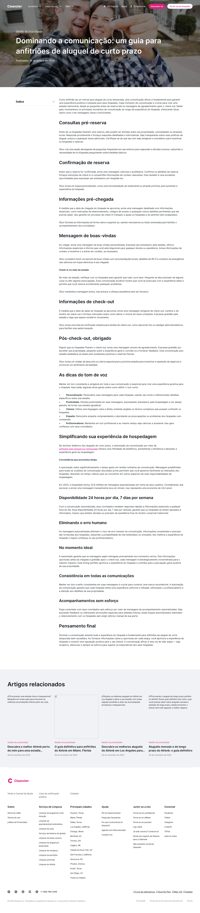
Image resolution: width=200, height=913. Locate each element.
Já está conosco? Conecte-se (146, 831)
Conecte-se (140, 6)
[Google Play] (163, 892)
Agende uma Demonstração (114, 830)
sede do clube (170, 836)
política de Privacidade (17, 822)
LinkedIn (168, 827)
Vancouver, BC (76, 859)
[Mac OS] (177, 892)
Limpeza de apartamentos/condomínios (50, 822)
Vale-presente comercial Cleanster (143, 845)
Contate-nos (107, 835)
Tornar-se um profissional (144, 813)
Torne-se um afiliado (142, 817)
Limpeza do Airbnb (47, 864)
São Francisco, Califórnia (80, 854)
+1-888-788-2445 (48, 892)
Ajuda (124, 6)
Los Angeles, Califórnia (80, 827)
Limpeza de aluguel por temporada (49, 844)
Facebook (168, 813)
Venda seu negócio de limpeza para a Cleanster (146, 837)
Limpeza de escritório (48, 855)
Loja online (137, 827)
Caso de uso (51, 6)
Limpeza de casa (46, 829)
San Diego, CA (76, 873)
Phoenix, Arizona (77, 864)
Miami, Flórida (76, 817)
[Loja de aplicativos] (144, 892)
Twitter (167, 817)
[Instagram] (30, 892)
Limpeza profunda (47, 860)
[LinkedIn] (23, 891)
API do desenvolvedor (111, 813)
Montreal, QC (75, 836)
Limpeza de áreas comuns (50, 838)
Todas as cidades (77, 878)
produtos (33, 6)
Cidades (74, 793)
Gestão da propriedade (29, 31)
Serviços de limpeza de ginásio (52, 833)
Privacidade (140, 901)
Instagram (168, 822)
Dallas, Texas (75, 822)
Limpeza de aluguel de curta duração (51, 814)
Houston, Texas (77, 813)
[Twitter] (16, 891)
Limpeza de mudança (48, 850)
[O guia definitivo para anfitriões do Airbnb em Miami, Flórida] (76, 725)
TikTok (167, 831)
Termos (190, 901)
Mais (67, 6)
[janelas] (188, 892)
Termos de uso (13, 817)
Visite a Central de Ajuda (20, 793)
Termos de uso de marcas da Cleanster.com (166, 901)
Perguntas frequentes (111, 817)
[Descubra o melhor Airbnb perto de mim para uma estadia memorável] (29, 725)
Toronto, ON (75, 841)
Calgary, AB (75, 845)
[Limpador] (14, 6)
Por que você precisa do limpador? (112, 824)
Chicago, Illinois (76, 831)
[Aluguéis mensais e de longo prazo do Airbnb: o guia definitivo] (171, 725)
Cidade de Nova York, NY (81, 850)
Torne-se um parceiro (142, 822)
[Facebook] (8, 891)
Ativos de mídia (14, 813)
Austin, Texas (76, 868)
